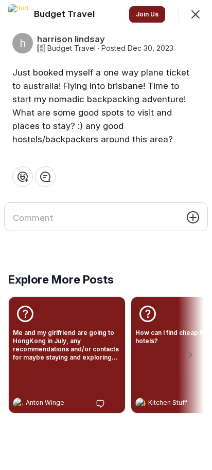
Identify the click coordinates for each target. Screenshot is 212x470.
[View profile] (18, 403)
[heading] (56, 404)
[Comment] (45, 176)
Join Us (147, 14)
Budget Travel (71, 48)
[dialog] (106, 235)
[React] (22, 176)
